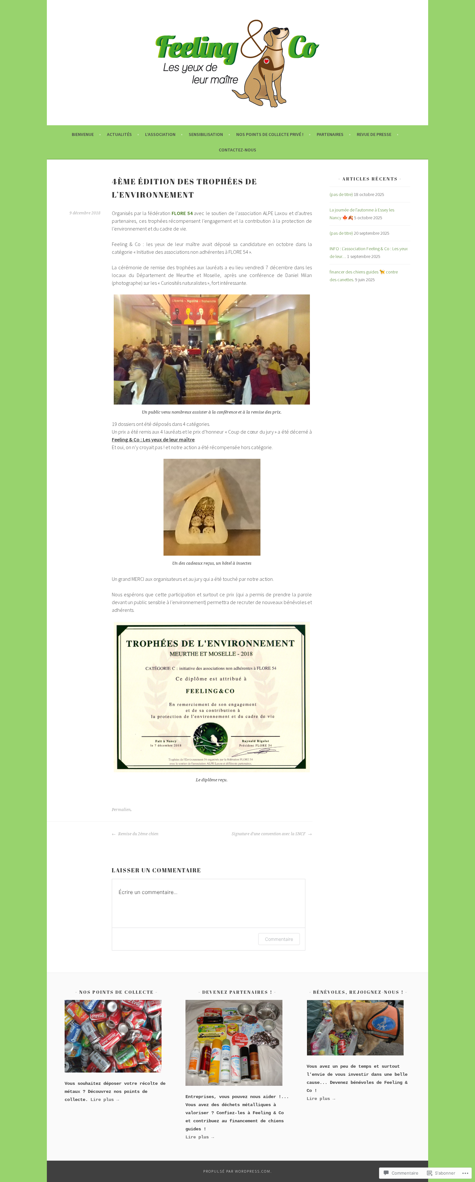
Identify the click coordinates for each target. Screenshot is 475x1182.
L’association (160, 134)
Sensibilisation (206, 134)
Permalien (121, 809)
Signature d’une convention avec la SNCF (269, 834)
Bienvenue (83, 134)
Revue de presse (374, 134)
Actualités (119, 134)
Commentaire (279, 939)
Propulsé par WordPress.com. (237, 1171)
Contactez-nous (237, 150)
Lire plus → (321, 1098)
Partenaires (330, 134)
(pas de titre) (341, 194)
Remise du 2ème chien (137, 834)
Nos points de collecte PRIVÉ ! (269, 134)
